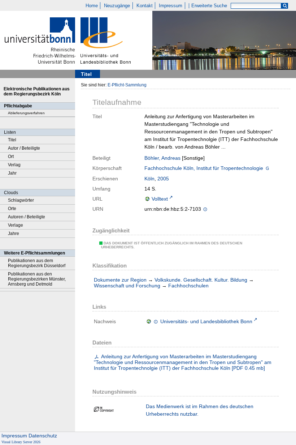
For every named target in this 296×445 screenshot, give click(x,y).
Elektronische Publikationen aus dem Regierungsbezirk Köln (37, 91)
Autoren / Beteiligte (26, 216)
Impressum (170, 5)
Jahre (13, 233)
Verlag (14, 164)
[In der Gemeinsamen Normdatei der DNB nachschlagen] (267, 168)
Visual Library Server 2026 (20, 442)
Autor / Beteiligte (24, 148)
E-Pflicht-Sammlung (127, 84)
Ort (11, 156)
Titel (12, 139)
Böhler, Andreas (162, 158)
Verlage (15, 225)
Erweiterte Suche (209, 5)
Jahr (12, 173)
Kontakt (144, 5)
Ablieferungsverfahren (26, 113)
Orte (12, 208)
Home (92, 5)
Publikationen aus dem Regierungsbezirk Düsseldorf (36, 263)
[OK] (285, 6)
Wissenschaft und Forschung (127, 285)
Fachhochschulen (188, 285)
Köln (149, 178)
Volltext (160, 199)
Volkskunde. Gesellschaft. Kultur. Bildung (200, 280)
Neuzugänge (117, 5)
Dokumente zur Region (120, 280)
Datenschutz (43, 435)
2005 (163, 178)
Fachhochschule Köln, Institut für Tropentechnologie (203, 168)
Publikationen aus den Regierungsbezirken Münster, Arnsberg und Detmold (37, 279)
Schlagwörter (21, 200)
